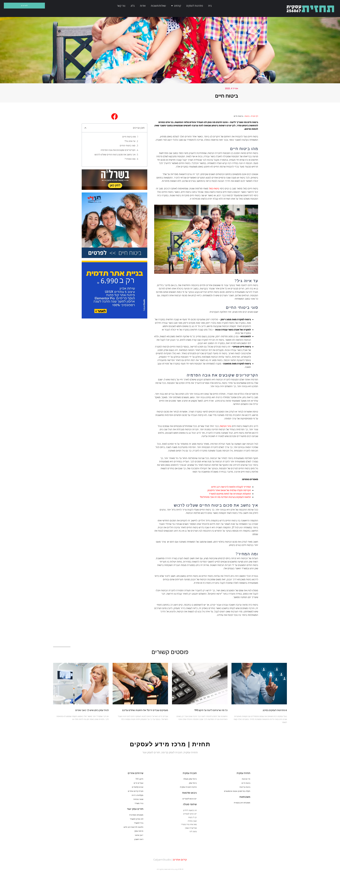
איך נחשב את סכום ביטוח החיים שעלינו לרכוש (115, 154)
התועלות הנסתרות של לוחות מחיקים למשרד (230, 493)
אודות (143, 5)
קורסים (177, 5)
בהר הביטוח (225, 426)
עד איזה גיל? (129, 141)
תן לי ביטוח (192, 817)
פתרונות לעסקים (194, 5)
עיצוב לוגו (193, 831)
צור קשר (121, 5)
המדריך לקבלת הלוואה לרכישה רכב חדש (231, 486)
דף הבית (254, 116)
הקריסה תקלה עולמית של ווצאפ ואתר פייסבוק (229, 490)
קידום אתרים (179, 859)
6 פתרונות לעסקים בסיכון (275, 710)
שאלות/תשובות (158, 5)
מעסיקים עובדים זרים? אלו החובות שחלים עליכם (145, 710)
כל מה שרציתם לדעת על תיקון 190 (211, 710)
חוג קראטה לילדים (190, 810)
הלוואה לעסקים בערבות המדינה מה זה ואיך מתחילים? (225, 497)
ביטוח (247, 116)
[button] (85, 128)
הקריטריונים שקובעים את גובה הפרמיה (118, 150)
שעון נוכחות (192, 821)
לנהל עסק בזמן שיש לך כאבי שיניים (92, 710)
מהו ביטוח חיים (129, 136)
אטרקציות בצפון (191, 828)
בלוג (133, 5)
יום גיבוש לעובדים (190, 813)
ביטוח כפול (214, 188)
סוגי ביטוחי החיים (127, 145)
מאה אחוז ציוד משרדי (189, 824)
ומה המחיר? (129, 159)
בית (210, 5)
